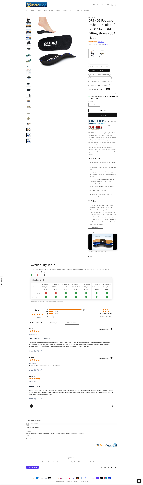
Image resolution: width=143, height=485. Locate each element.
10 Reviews (101, 42)
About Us (55, 461)
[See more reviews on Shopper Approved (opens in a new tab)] (41, 351)
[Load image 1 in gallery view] (28, 19)
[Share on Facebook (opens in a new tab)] (35, 351)
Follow (27, 435)
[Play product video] (102, 242)
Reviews (62, 461)
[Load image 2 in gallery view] (28, 25)
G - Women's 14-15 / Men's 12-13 (99, 85)
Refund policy (77, 481)
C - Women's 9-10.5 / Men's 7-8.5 (99, 70)
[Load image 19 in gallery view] (28, 118)
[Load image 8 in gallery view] (28, 54)
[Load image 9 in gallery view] (28, 60)
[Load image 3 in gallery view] (28, 31)
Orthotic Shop (61, 481)
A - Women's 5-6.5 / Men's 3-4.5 (99, 63)
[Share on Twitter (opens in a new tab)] (38, 351)
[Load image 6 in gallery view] (28, 43)
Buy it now (103, 115)
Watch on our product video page (97, 251)
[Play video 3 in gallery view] (28, 141)
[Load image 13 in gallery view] (28, 83)
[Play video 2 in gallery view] (28, 135)
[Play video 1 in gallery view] (28, 129)
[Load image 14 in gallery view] (28, 89)
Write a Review (72, 323)
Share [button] (91, 256)
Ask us (106, 45)
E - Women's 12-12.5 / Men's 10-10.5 (100, 78)
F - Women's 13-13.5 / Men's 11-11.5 (100, 81)
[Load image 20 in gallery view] (28, 123)
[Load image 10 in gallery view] (28, 66)
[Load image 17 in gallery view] (28, 106)
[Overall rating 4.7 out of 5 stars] (92, 42)
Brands (50, 461)
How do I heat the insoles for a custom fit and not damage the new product (48, 433)
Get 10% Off (1, 281)
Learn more (94, 98)
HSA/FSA (92, 461)
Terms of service (84, 481)
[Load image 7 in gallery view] (28, 48)
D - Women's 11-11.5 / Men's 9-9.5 (99, 74)
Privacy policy (69, 481)
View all (28, 439)
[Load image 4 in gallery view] (28, 37)
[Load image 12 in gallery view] (28, 77)
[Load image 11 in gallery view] (28, 71)
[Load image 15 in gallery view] (28, 95)
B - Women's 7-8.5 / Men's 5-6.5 (99, 67)
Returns (80, 461)
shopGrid (98, 461)
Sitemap (44, 461)
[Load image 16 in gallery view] (28, 100)
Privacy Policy (69, 461)
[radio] (71, 309)
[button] (33, 10)
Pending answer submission (77, 433)
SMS (75, 461)
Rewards (86, 461)
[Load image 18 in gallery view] (28, 112)
